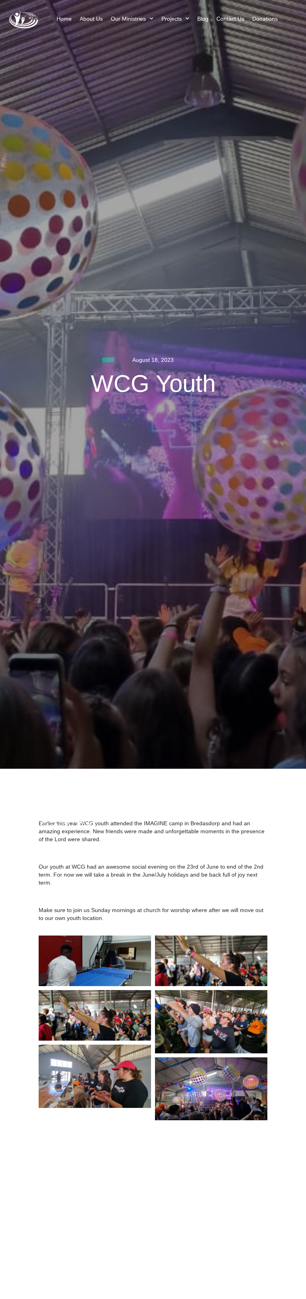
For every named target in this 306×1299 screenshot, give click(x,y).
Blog (202, 19)
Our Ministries (128, 19)
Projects (171, 19)
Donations (265, 19)
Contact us (230, 19)
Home (64, 19)
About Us (91, 19)
